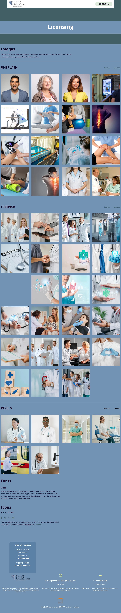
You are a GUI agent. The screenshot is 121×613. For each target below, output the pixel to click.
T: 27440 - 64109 (22, 563)
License (117, 68)
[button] (47, 4)
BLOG (87, 4)
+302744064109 (100, 581)
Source (107, 68)
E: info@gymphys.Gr (22, 565)
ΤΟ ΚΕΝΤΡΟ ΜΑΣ (75, 4)
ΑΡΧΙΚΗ (35, 4)
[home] (17, 4)
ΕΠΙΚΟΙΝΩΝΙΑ (104, 4)
